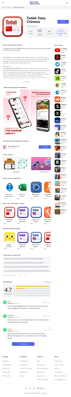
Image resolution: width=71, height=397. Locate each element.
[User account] (34, 388)
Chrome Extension (42, 368)
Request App (41, 376)
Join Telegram (58, 372)
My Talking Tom (24, 361)
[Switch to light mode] (30, 388)
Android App (41, 365)
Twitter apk (5, 368)
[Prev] (6, 112)
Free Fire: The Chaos (26, 368)
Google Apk (5, 361)
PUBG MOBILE (24, 372)
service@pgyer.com (60, 379)
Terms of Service (59, 365)
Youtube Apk (6, 376)
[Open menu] (3, 3)
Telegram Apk (6, 372)
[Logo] (35, 3)
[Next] (47, 112)
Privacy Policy (58, 361)
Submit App (40, 372)
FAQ (38, 361)
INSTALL (63, 22)
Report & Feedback (60, 376)
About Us (57, 368)
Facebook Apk (6, 365)
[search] (67, 3)
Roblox (22, 376)
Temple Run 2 (24, 365)
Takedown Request (42, 379)
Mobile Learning (32, 26)
